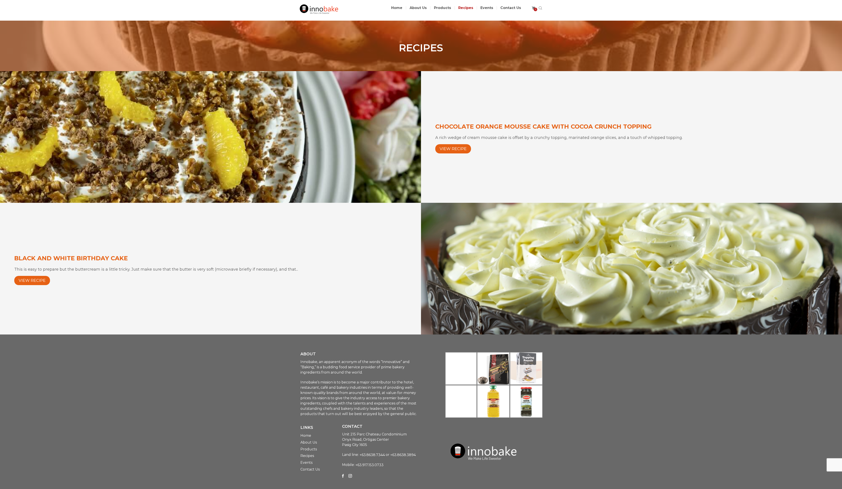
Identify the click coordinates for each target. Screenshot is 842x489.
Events (486, 8)
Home (396, 8)
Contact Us (510, 8)
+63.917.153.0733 (369, 465)
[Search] (540, 8)
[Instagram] (350, 476)
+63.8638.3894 (403, 455)
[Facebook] (343, 476)
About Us (418, 8)
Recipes (465, 8)
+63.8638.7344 (372, 455)
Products (442, 8)
